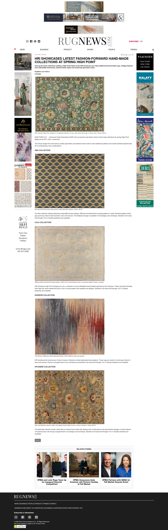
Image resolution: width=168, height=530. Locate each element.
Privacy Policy (40, 523)
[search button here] (153, 50)
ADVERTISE (39, 508)
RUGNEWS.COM (19, 508)
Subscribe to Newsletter (24, 512)
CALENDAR (48, 508)
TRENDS (46, 504)
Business (44, 49)
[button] (20, 527)
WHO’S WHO (67, 508)
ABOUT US (30, 508)
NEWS (16, 504)
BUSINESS (23, 504)
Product (68, 49)
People (112, 49)
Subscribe (133, 41)
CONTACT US (77, 508)
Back (38, 440)
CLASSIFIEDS (57, 508)
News (22, 49)
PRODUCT (38, 504)
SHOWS (52, 504)
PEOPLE (31, 504)
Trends (133, 49)
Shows (90, 49)
